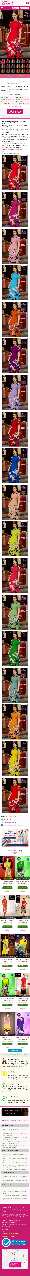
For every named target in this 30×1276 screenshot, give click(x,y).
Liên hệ (16, 8)
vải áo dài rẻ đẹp (17, 1210)
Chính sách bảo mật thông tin (10, 1233)
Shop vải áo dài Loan (13, 1207)
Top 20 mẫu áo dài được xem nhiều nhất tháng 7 (14, 1169)
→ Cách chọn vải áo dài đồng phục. (11, 153)
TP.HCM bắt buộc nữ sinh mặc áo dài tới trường (14, 1195)
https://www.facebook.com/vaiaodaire (13, 825)
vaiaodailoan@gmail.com (10, 822)
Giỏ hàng (25, 8)
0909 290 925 (7, 819)
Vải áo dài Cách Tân (13, 82)
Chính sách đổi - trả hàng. (9, 1236)
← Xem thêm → (15, 1050)
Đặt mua (8, 887)
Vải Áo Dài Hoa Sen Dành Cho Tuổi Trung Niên (14, 1162)
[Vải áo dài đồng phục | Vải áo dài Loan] (15, 846)
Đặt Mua (15, 111)
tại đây (8, 1091)
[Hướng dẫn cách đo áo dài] (15, 1115)
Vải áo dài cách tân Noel (7, 920)
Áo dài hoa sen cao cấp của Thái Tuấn (12, 1189)
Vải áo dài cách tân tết (7, 881)
